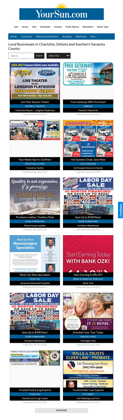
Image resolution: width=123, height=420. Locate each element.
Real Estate (81, 36)
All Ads (13, 36)
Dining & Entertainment (47, 36)
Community (26, 36)
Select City (54, 55)
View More (61, 410)
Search (39, 55)
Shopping (67, 36)
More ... (94, 36)
